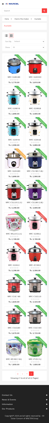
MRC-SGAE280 (14, 77)
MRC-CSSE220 (35, 296)
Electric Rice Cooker (22, 19)
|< (18, 373)
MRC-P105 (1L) (35, 359)
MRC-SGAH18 (14, 139)
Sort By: (8, 41)
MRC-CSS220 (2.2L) (14, 202)
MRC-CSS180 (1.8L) (35, 171)
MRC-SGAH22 (14, 265)
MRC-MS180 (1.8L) (14, 359)
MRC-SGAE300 (35, 77)
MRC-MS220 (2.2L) (14, 233)
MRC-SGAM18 (14, 108)
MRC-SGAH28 (35, 139)
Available (37, 19)
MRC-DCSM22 (35, 265)
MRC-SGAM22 (35, 233)
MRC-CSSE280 (14, 327)
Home (7, 19)
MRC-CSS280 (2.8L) (35, 202)
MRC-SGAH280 (14, 171)
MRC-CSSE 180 (14, 296)
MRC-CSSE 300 (35, 327)
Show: (7, 47)
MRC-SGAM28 (35, 108)
